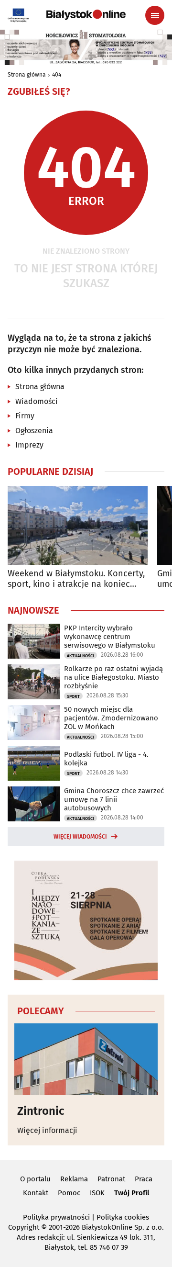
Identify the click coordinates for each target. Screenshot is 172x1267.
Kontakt (35, 1193)
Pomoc (69, 1193)
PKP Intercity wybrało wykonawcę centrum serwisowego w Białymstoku (109, 637)
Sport (73, 696)
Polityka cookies (123, 1217)
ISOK (97, 1193)
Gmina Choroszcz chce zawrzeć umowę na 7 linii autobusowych (114, 799)
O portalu (35, 1179)
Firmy (24, 415)
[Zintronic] (86, 1059)
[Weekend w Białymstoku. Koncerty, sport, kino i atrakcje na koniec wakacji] (78, 525)
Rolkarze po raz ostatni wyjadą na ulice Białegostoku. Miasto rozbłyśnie (113, 677)
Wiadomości (36, 401)
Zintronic (40, 1111)
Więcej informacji (47, 1130)
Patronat (111, 1179)
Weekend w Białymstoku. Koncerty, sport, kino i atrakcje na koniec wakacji (76, 579)
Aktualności (80, 655)
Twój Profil (131, 1193)
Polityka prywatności (56, 1217)
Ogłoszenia (34, 430)
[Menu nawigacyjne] (154, 15)
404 (56, 74)
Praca (143, 1179)
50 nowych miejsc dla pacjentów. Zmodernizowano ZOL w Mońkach (111, 718)
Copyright (23, 1227)
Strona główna (27, 74)
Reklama (74, 1179)
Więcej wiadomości (80, 836)
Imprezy (29, 444)
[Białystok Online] (86, 15)
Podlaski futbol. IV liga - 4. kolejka (106, 758)
